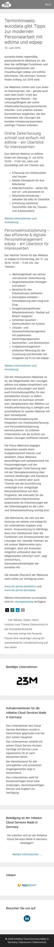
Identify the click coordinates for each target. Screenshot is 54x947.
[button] (7, 610)
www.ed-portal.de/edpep (19, 590)
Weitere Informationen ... (27, 854)
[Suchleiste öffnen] (33, 4)
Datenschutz (39, 942)
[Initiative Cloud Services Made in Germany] (6, 4)
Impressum (25, 942)
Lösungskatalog (23, 601)
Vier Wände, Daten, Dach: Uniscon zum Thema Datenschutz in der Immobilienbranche (26, 624)
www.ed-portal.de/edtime (20, 586)
